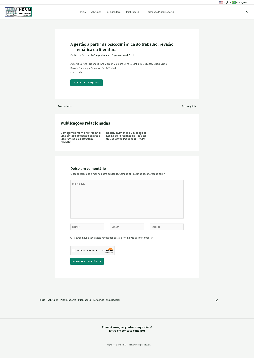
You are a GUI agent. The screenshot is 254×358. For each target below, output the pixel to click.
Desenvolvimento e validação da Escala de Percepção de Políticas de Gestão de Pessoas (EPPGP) (126, 135)
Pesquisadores (114, 12)
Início (83, 12)
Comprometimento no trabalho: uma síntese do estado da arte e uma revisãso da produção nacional (81, 137)
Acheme (147, 345)
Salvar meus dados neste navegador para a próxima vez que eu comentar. (113, 237)
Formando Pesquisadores (160, 12)
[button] (140, 12)
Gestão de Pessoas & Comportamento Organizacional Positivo (103, 55)
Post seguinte (190, 106)
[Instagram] (216, 300)
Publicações (132, 12)
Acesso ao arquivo (86, 83)
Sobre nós (96, 12)
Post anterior (63, 106)
